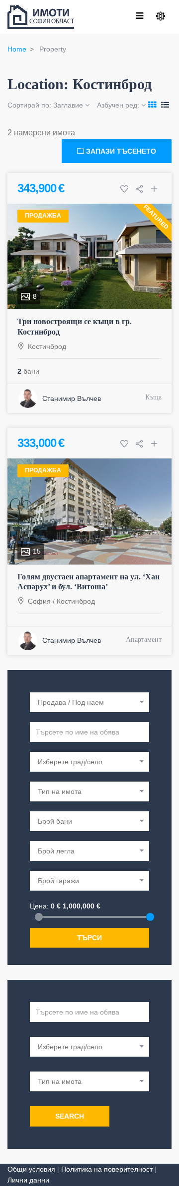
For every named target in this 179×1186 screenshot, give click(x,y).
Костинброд (47, 346)
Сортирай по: (45, 105)
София (39, 601)
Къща (153, 397)
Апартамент (144, 639)
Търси (89, 938)
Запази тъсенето (120, 151)
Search (69, 1116)
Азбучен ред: (119, 105)
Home (16, 49)
